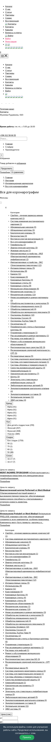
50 (10, 452)
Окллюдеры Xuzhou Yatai (23, 321)
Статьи (8, 12)
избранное (21, 163)
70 (9, 446)
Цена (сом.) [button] (6, 714)
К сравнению (17, 172)
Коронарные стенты (20, 283)
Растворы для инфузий (22, 338)
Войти (8, 38)
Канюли (15, 274)
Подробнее (5, 172)
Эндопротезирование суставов (25, 394)
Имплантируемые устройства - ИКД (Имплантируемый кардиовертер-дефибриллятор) (26, 256)
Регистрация (10, 41)
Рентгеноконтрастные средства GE (27, 347)
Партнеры (9, 15)
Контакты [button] (11, 24)
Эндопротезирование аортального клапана (26, 700)
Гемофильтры (18, 245)
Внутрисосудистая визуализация (26, 239)
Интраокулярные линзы (22, 268)
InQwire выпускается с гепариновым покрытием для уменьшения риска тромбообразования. (25, 475)
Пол (8, 422)
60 (9, 449)
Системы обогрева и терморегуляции (28, 365)
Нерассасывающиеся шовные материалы (25, 612)
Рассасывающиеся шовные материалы (29, 336)
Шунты (15, 377)
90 (9, 443)
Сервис (8, 18)
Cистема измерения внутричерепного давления (28, 539)
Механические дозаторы (23, 291)
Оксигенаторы (18, 324)
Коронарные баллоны (21, 280)
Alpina (11, 407)
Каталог (8, 6)
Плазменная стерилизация (24, 333)
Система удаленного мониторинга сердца (30, 359)
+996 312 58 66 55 (8, 135)
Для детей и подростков (20, 425)
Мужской (14, 431)
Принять (27, 737)
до (1, 722)
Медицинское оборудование (24, 289)
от (1, 718)
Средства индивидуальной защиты (27, 368)
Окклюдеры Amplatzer (22, 315)
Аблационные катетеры (22, 230)
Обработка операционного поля (26, 306)
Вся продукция (12, 21)
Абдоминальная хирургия (23, 227)
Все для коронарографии (16, 186)
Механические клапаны (23, 294)
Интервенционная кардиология (19, 183)
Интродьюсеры (18, 271)
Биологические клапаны (22, 233)
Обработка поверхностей (23, 309)
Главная (9, 144)
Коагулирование (19, 277)
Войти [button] (10, 36)
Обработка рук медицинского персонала (30, 312)
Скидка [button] (9, 437)
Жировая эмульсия (20, 250)
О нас (7, 9)
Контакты (9, 27)
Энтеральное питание (22, 397)
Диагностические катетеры (24, 248)
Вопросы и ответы (13, 33)
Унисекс (13, 434)
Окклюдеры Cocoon (20, 318)
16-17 (11, 459)
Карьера (9, 30)
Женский (13, 428)
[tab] (28, 403)
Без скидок (15, 440)
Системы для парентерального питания (29, 362)
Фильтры (4, 198)
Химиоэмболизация (20, 371)
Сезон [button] (9, 456)
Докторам (9, 180)
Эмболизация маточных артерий (26, 385)
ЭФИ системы (18, 400)
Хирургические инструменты (24, 374)
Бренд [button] (9, 403)
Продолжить (6, 168)
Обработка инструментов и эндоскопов (29, 303)
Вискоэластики (18, 236)
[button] (7, 44)
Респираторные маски (21, 356)
